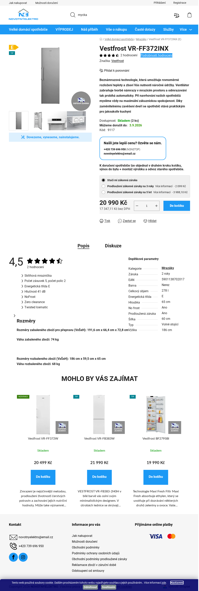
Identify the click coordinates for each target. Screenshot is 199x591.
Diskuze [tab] (112, 246)
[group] (42, 453)
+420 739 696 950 (29, 546)
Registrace (178, 2)
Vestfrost (116, 61)
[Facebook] (12, 557)
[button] (41, 477)
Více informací (162, 186)
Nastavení (175, 582)
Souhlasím (107, 587)
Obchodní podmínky (84, 547)
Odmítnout (89, 587)
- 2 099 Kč (145, 186)
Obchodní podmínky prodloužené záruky (98, 559)
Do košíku (175, 206)
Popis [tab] (82, 246)
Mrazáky (166, 268)
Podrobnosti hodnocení (155, 55)
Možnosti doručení (45, 2)
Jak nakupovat (17, 2)
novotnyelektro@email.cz (34, 537)
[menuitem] (27, 29)
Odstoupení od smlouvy (86, 571)
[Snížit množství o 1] (136, 206)
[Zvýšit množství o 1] (155, 206)
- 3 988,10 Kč (146, 192)
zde (162, 582)
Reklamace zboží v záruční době (92, 565)
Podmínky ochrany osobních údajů (94, 553)
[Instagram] (21, 557)
